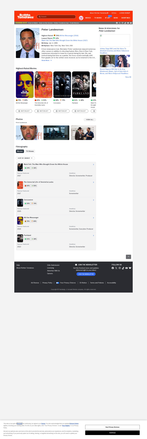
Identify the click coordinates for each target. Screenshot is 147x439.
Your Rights (66, 425)
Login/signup (124, 13)
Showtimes (125, 18)
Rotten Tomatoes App (61, 23)
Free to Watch (33, 23)
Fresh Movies (74, 23)
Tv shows (98, 18)
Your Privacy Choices (68, 283)
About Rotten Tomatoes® (99, 13)
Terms (43, 423)
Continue (112, 432)
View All (128, 77)
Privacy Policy (74, 423)
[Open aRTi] (81, 18)
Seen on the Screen (46, 23)
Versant (19, 423)
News (116, 18)
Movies (88, 18)
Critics (114, 13)
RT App (107, 18)
